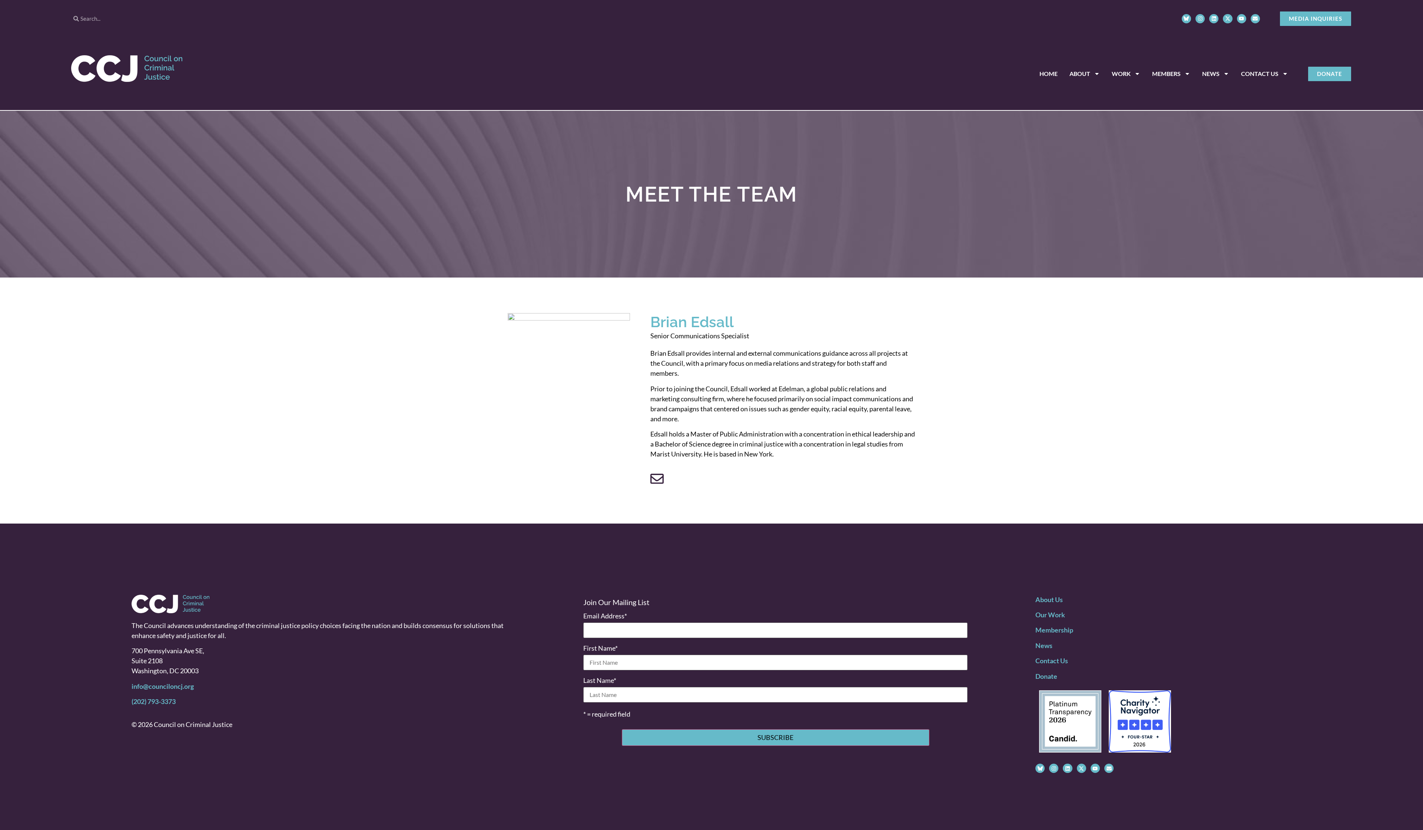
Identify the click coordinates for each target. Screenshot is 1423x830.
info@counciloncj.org (163, 686)
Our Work (1050, 615)
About (1079, 73)
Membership (1054, 630)
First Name (600, 648)
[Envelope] (1255, 18)
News (1211, 73)
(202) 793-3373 (154, 701)
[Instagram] (1200, 18)
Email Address (605, 615)
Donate (1046, 676)
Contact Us (1259, 73)
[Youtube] (1241, 18)
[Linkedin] (1213, 18)
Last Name (599, 680)
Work (1121, 73)
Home (1048, 73)
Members (1166, 73)
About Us (1049, 599)
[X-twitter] (1227, 18)
